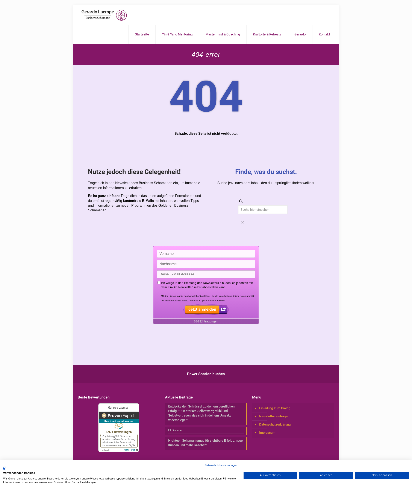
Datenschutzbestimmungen (221, 465)
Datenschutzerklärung (275, 424)
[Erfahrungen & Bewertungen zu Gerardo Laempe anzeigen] (118, 451)
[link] (242, 222)
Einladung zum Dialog (275, 408)
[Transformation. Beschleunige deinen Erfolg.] (104, 15)
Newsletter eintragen (274, 416)
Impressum (267, 433)
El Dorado (175, 430)
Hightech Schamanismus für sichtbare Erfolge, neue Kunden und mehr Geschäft (205, 443)
